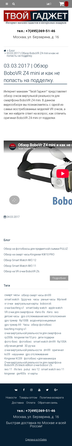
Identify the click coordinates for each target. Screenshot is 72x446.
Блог (12, 50)
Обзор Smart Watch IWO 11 (20, 265)
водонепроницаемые (43, 320)
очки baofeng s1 (14, 307)
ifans (50, 312)
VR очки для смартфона (18, 312)
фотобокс (25, 341)
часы (36, 299)
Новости (11, 397)
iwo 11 (8, 369)
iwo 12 (36, 369)
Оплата (30, 402)
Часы (26, 324)
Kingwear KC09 (13, 358)
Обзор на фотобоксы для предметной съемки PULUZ (36, 248)
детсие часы (11, 316)
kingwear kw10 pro (25, 337)
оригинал (58, 350)
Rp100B (23, 320)
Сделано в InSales (36, 439)
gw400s (21, 373)
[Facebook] (24, 390)
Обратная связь (48, 402)
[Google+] (56, 390)
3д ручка (26, 299)
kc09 (7, 354)
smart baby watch (36, 307)
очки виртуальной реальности (23, 350)
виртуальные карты (26, 303)
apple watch (56, 307)
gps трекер (11, 320)
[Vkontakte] (16, 390)
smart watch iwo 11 (52, 369)
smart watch (11, 299)
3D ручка (30, 345)
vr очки (8, 303)
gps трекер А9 (12, 324)
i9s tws (18, 369)
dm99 (47, 350)
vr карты (33, 373)
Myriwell (61, 299)
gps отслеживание (36, 354)
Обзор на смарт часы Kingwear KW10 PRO (29, 254)
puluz (27, 369)
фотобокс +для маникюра (40, 358)
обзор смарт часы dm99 (36, 295)
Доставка (18, 402)
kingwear (9, 373)
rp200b (8, 337)
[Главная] (5, 50)
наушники (18, 354)
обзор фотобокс (41, 324)
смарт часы (12, 295)
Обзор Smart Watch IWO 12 (20, 260)
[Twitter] (47, 390)
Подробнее (59, 278)
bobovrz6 (45, 303)
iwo (56, 312)
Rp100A (61, 341)
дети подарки (46, 337)
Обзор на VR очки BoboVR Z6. (22, 271)
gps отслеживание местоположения (43, 316)
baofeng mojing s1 (15, 328)
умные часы (48, 299)
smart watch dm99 (44, 341)
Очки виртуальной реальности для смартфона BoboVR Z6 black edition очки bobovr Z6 (32, 364)
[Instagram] (31, 390)
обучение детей (13, 345)
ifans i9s (40, 312)
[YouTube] (39, 390)
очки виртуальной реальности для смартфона (32, 333)
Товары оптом (28, 397)
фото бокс (11, 341)
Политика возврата (52, 397)
